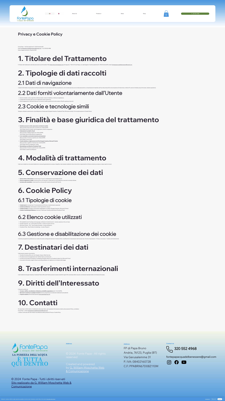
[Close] (223, 399)
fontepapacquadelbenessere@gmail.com (31, 48)
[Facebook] (176, 362)
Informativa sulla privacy (50, 399)
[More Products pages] (101, 13)
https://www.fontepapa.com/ (57, 64)
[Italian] (49, 14)
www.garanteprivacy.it (44, 294)
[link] (166, 13)
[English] (58, 14)
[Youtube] (184, 362)
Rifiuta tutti (214, 399)
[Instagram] (169, 362)
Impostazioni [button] (207, 399)
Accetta (219, 399)
